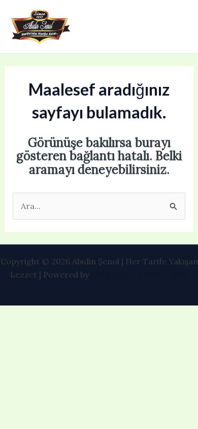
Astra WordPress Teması (139, 274)
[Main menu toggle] (177, 27)
